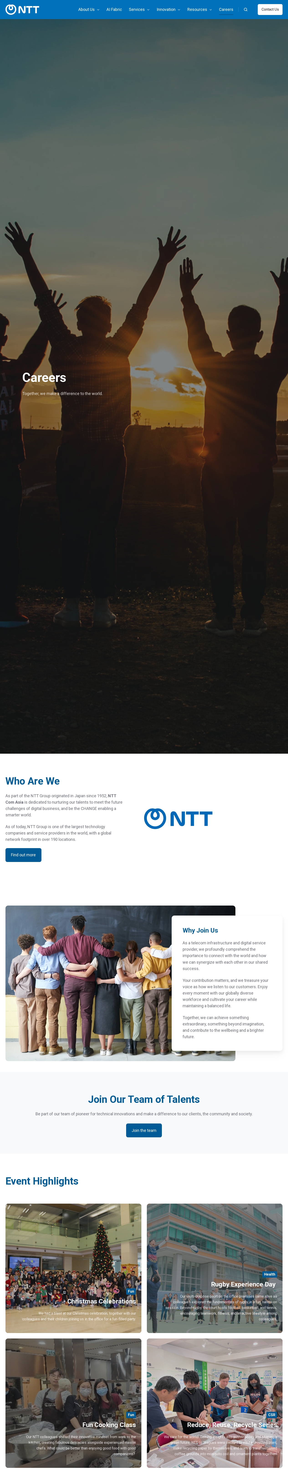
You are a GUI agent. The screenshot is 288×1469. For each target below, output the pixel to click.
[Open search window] (245, 9)
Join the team (144, 1130)
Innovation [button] (166, 9)
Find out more (23, 854)
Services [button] (137, 9)
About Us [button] (86, 9)
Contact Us (270, 9)
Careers (226, 9)
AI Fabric (114, 9)
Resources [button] (197, 9)
